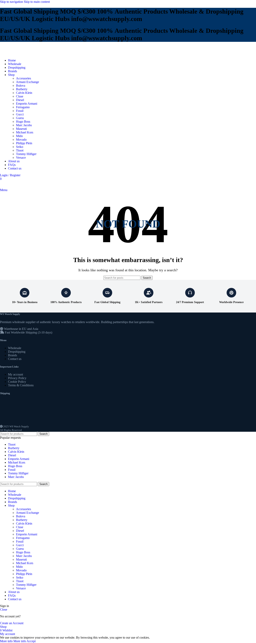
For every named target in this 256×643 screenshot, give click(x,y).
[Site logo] (13, 53)
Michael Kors (24, 132)
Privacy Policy (17, 378)
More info (13, 641)
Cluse (19, 96)
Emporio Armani (26, 103)
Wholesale (14, 348)
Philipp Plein (24, 143)
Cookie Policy (17, 381)
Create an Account (11, 623)
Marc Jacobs (24, 125)
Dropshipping (16, 351)
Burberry (21, 89)
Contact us (14, 359)
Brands (12, 355)
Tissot (19, 150)
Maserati (21, 128)
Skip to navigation (12, 1)
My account (15, 374)
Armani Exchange (27, 82)
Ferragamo (23, 107)
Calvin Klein (24, 92)
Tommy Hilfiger (26, 154)
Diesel (20, 100)
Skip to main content (37, 1)
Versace (21, 157)
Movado (21, 139)
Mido (19, 136)
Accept (31, 641)
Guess (20, 118)
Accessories (23, 78)
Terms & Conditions (21, 385)
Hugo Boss (23, 121)
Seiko (19, 146)
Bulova (20, 85)
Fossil (19, 110)
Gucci (20, 114)
